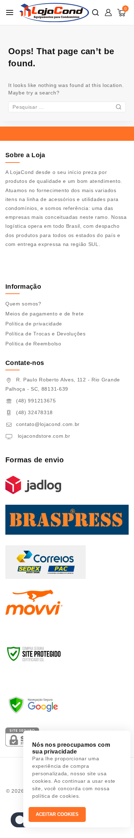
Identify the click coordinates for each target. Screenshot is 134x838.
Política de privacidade (33, 324)
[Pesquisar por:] (67, 107)
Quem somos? (23, 304)
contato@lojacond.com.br (48, 424)
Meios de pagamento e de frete (44, 314)
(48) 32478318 (34, 412)
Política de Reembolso (33, 343)
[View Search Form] (95, 12)
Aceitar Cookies (57, 814)
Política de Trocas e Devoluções (45, 333)
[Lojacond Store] (54, 12)
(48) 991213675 (36, 400)
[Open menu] (9, 12)
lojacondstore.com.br (43, 436)
